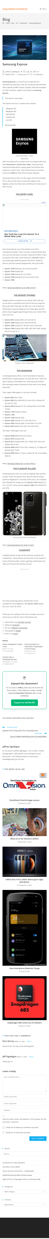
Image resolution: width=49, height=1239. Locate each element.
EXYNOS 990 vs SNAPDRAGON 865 (10, 658)
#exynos (9, 718)
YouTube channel (24, 622)
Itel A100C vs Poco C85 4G (11, 1167)
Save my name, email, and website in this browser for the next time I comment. (24, 1120)
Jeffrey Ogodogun (12, 72)
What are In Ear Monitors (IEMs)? (24, 838)
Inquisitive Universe (15, 9)
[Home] (3, 23)
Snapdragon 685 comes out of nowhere (24, 1022)
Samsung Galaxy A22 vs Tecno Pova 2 (21, 463)
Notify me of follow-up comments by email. (22, 1127)
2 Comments (38, 74)
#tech (24, 718)
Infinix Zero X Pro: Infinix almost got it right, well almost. (24, 880)
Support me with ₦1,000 (24, 703)
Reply (29, 1041)
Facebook (15, 625)
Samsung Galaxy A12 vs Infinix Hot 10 (21, 288)
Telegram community (19, 628)
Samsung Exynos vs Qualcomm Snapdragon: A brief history (33, 646)
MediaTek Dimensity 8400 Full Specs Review (17, 1175)
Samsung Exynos (35, 23)
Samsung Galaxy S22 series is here (20, 545)
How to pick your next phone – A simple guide (18, 1171)
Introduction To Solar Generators (14, 1163)
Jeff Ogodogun (9, 1056)
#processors (17, 718)
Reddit (18, 631)
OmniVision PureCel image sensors (24, 800)
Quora (15, 634)
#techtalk (30, 718)
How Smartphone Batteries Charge (24, 968)
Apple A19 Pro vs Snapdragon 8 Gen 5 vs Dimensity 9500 (21, 1179)
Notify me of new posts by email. (18, 1132)
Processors (22, 74)
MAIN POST (10, 74)
